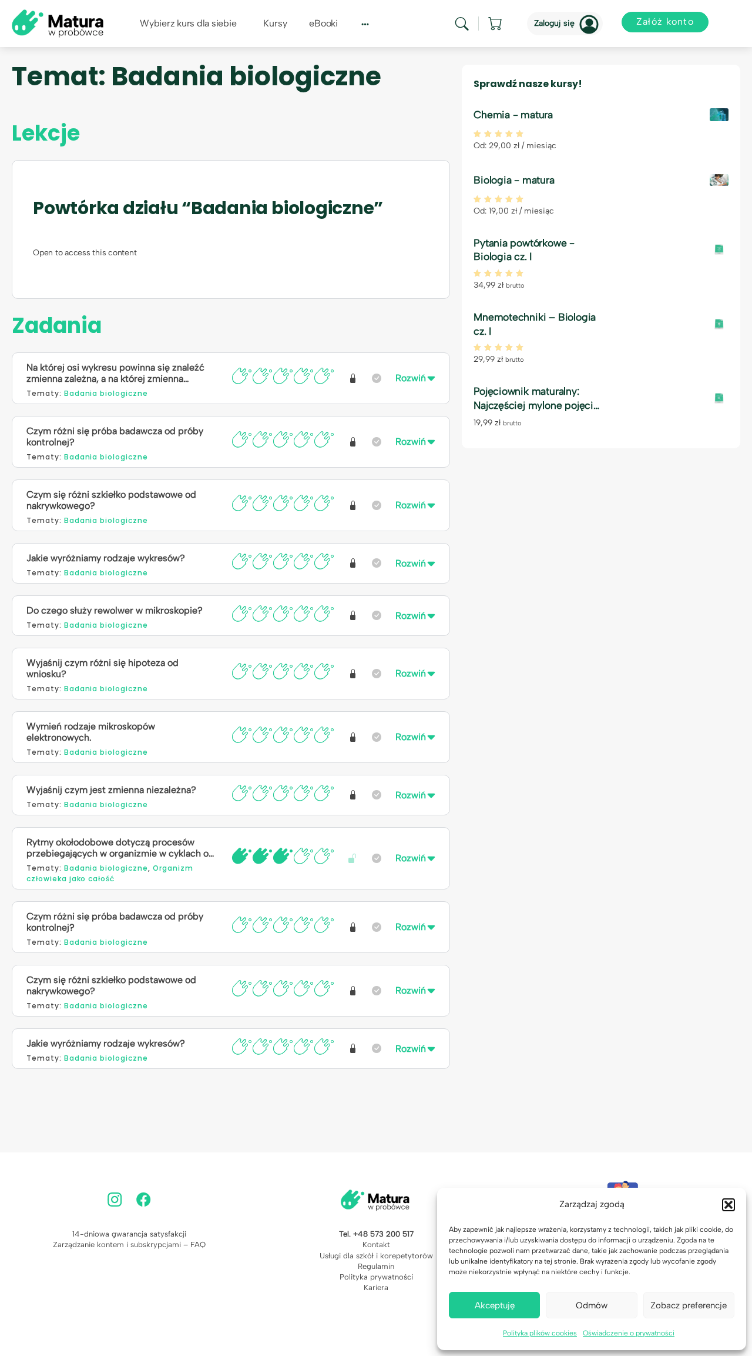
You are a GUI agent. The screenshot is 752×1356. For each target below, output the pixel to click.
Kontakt (376, 1244)
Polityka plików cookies (540, 1333)
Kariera (376, 1287)
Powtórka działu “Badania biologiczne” (208, 208)
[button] (728, 1205)
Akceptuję (495, 1305)
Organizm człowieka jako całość (109, 873)
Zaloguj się (554, 23)
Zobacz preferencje (688, 1305)
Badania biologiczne (106, 393)
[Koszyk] (495, 23)
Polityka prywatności (376, 1276)
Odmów (591, 1305)
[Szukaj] (462, 23)
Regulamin (376, 1266)
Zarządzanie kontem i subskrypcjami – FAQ (129, 1244)
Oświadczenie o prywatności (628, 1333)
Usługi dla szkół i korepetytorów (376, 1255)
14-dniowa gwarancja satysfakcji (129, 1234)
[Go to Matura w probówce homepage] (57, 22)
